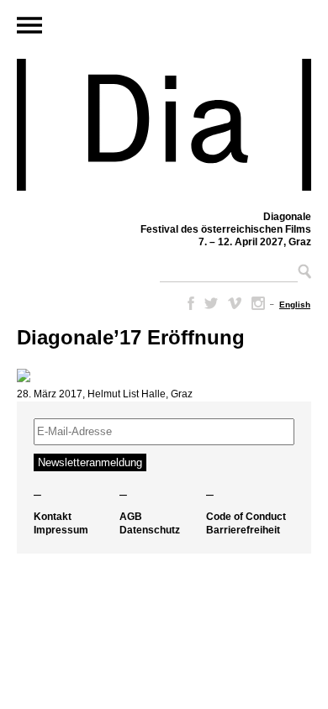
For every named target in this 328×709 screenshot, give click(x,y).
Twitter (211, 303)
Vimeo (234, 303)
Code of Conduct (246, 517)
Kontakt (52, 517)
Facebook (187, 303)
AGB (130, 517)
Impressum (61, 530)
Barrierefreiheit (243, 530)
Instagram (258, 303)
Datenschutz (149, 530)
